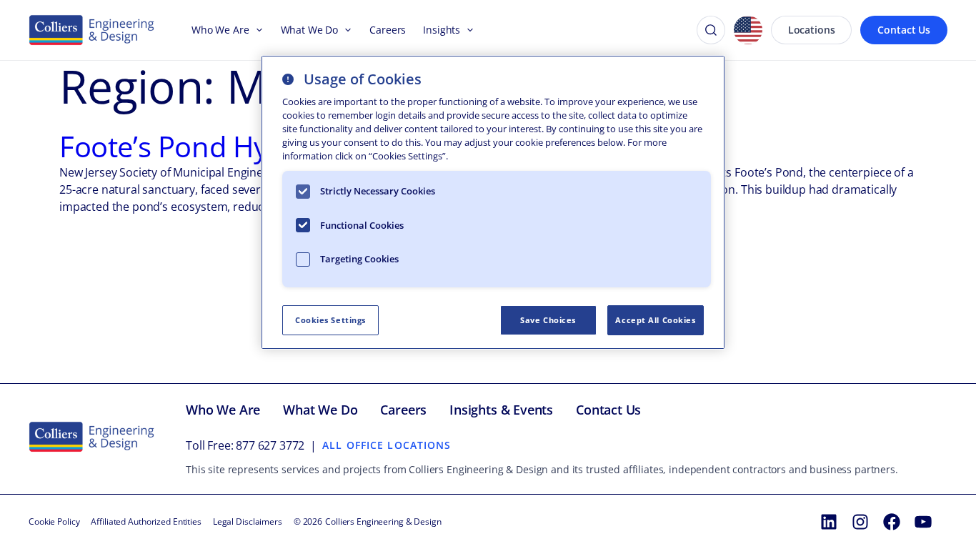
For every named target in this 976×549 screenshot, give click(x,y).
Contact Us (903, 29)
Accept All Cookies (655, 320)
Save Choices (548, 320)
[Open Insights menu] (467, 30)
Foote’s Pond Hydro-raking (231, 146)
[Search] (711, 30)
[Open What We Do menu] (345, 30)
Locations (811, 29)
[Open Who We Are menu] (256, 30)
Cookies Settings (330, 320)
